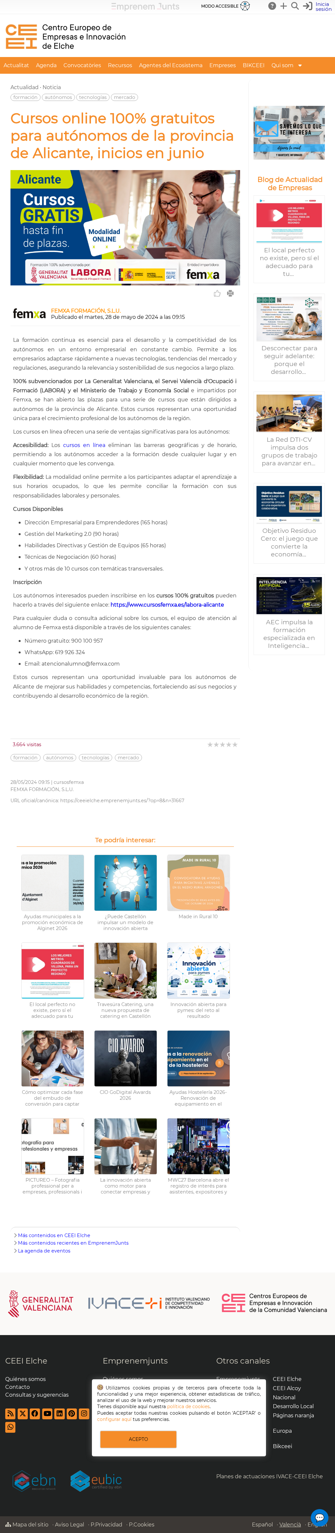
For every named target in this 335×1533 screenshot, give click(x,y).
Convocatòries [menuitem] (82, 65)
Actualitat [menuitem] (16, 65)
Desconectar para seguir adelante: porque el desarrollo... (289, 360)
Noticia (52, 87)
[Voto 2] (217, 744)
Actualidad (24, 87)
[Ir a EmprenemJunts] (145, 9)
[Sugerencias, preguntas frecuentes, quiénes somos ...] (272, 5)
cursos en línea (84, 445)
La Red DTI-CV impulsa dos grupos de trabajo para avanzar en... (289, 451)
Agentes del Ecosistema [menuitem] (171, 65)
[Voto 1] (210, 744)
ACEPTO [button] (138, 1439)
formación (25, 97)
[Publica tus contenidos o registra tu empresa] (284, 5)
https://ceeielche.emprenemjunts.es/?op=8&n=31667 (122, 801)
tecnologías (93, 97)
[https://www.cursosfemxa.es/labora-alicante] (125, 284)
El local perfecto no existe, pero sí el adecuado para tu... (289, 262)
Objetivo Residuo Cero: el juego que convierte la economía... (289, 542)
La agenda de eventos (44, 1251)
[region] (289, 374)
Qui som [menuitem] (282, 65)
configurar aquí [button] (114, 1419)
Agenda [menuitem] (46, 65)
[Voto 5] (235, 744)
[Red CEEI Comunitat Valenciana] (275, 1311)
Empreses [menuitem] (222, 65)
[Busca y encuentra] (295, 5)
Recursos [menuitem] (120, 65)
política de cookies (188, 1406)
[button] (318, 7)
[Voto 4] (229, 744)
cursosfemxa (69, 782)
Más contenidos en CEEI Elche (54, 1235)
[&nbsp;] (289, 133)
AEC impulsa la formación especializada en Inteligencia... (289, 634)
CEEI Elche (26, 1361)
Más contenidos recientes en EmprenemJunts (73, 1243)
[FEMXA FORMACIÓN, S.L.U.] (29, 317)
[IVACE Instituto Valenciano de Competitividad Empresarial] (109, 1303)
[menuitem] (300, 65)
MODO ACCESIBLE (219, 6)
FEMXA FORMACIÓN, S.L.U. (86, 311)
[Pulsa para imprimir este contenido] (230, 293)
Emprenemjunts (135, 1361)
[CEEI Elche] (65, 54)
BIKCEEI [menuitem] (254, 65)
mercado (124, 97)
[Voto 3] (223, 744)
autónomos (58, 97)
